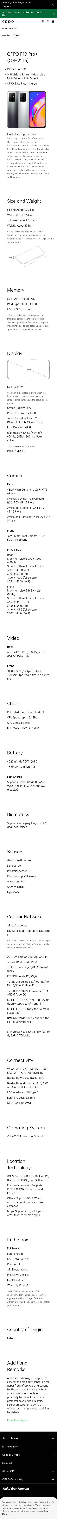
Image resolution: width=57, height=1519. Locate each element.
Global (6, 6)
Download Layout (17, 1420)
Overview (6, 35)
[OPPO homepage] (8, 21)
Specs (16, 35)
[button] (53, 14)
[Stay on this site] (53, 5)
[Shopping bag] (43, 21)
